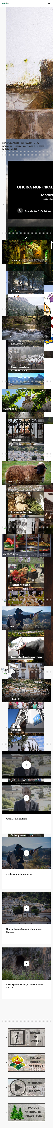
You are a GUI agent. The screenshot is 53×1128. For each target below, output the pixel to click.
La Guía (5, 149)
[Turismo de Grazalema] (6, 3)
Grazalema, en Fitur (16, 818)
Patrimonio (7, 146)
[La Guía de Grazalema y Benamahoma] (26, 690)
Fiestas (40, 146)
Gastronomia (29, 146)
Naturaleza (26, 143)
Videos (14, 149)
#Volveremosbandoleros (19, 874)
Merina (18, 146)
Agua (36, 143)
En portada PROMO (10, 143)
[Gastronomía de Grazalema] (26, 545)
